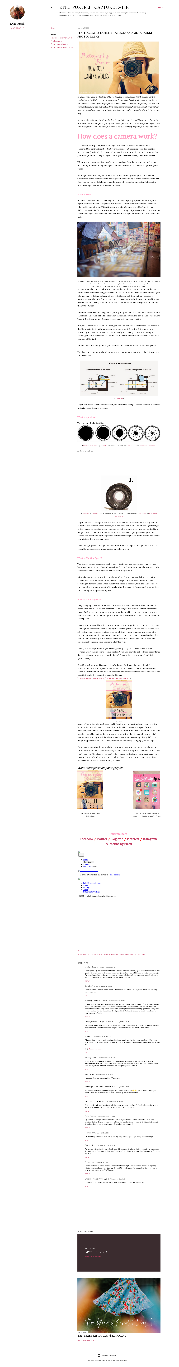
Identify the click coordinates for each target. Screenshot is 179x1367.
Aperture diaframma (90, 446)
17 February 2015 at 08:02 (103, 986)
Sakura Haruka (95, 1049)
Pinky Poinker (91, 1116)
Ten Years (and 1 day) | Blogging (102, 1335)
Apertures (85, 514)
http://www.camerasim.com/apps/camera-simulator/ (103, 678)
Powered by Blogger (109, 1355)
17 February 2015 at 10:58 (107, 1058)
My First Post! (96, 1252)
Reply (87, 981)
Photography (56, 41)
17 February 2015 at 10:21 (102, 1036)
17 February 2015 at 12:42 (104, 1074)
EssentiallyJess (91, 1145)
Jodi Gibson (89, 1074)
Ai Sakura (88, 1036)
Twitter (102, 839)
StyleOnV (89, 986)
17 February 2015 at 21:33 (107, 1145)
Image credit (119, 398)
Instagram (150, 839)
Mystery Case (90, 967)
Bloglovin (117, 839)
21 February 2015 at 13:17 (116, 1179)
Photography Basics (59, 44)
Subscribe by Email (119, 844)
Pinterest (133, 839)
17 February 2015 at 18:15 (114, 1101)
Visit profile (17, 28)
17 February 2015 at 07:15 (106, 967)
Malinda (88, 1133)
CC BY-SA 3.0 (132, 446)
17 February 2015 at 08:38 (117, 1001)
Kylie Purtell (17, 23)
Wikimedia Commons (147, 446)
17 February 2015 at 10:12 (120, 1022)
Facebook (86, 839)
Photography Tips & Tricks (62, 47)
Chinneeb (95, 514)
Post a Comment (89, 1340)
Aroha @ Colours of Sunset (96, 1001)
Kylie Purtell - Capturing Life (95, 7)
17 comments (96, 1257)
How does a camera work (61, 38)
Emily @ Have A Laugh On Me (98, 1022)
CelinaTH (104, 446)
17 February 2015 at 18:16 (106, 1116)
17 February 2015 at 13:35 (120, 1087)
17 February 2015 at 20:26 (101, 1133)
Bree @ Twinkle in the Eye (96, 1179)
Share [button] (53, 28)
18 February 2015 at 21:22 (99, 1162)
